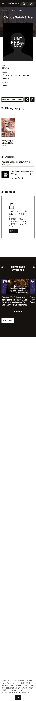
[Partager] (26, 99)
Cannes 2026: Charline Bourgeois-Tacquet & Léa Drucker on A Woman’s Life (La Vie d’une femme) (14, 301)
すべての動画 (7, 320)
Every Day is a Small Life (8, 141)
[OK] (18, 697)
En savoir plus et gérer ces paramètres (15, 692)
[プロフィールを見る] (31, 4)
